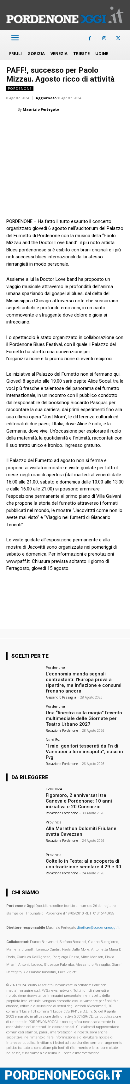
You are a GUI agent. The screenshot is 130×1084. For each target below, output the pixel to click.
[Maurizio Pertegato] (12, 109)
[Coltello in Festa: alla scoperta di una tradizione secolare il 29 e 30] (24, 866)
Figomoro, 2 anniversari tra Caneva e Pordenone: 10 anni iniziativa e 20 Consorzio (79, 801)
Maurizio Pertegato (41, 109)
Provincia (54, 822)
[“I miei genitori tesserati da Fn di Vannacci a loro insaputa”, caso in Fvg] (24, 751)
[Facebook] (89, 38)
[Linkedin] (56, 125)
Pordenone (20, 88)
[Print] (85, 125)
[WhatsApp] (41, 125)
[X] (118, 38)
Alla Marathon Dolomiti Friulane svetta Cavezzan (81, 831)
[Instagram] (103, 38)
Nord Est (53, 739)
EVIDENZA (54, 789)
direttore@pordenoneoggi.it (98, 928)
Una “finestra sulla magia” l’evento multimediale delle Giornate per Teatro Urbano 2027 (84, 718)
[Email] (70, 125)
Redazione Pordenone (62, 730)
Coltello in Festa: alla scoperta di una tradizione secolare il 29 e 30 (83, 864)
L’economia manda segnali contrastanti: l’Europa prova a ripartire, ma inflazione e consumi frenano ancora (83, 682)
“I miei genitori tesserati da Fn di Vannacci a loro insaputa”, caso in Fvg (84, 751)
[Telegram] (99, 125)
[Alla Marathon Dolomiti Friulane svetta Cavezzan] (24, 833)
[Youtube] (118, 1075)
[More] (114, 125)
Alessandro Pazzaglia (61, 697)
